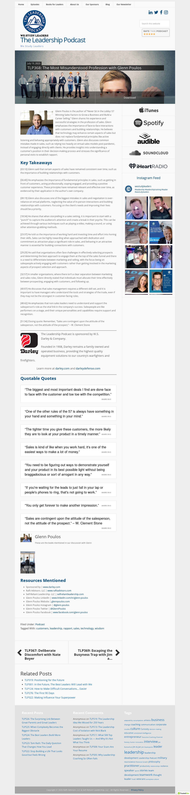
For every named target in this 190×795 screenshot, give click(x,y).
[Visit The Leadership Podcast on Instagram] (166, 13)
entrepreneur (132, 736)
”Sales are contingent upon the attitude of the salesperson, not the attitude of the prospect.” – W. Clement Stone (67, 520)
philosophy (154, 761)
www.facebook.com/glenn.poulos (70, 612)
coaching (135, 724)
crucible (127, 729)
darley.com (62, 368)
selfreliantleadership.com (70, 594)
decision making (155, 729)
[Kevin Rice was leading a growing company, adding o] (136, 232)
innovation (139, 742)
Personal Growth (142, 762)
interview (151, 741)
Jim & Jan (137, 747)
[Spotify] (148, 123)
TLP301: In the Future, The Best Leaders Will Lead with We (58, 684)
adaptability (128, 720)
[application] (95, 83)
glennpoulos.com (60, 601)
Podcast (40, 624)
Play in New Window (61, 97)
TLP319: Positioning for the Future (44, 680)
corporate (161, 724)
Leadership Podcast (148, 758)
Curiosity (144, 729)
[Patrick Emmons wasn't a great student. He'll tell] (160, 281)
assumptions (138, 720)
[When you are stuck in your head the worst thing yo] (136, 281)
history (126, 742)
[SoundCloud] (148, 153)
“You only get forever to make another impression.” (62, 505)
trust (134, 779)
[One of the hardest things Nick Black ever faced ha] (136, 207)
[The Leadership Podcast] (34, 34)
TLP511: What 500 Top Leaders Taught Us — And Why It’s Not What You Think (93, 739)
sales (76, 628)
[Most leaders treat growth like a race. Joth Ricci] (160, 207)
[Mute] (76, 84)
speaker (129, 770)
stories (144, 770)
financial (159, 737)
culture (135, 729)
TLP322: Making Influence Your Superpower (50, 697)
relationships (155, 766)
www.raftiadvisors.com (59, 590)
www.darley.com (51, 586)
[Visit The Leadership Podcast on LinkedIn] (150, 13)
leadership (56, 628)
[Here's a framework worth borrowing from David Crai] (160, 256)
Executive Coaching (149, 737)
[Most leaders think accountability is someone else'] (160, 232)
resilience (164, 766)
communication (148, 724)
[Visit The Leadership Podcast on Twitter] (156, 13)
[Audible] (148, 138)
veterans (140, 779)
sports (137, 771)
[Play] (28, 84)
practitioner (131, 766)
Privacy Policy (137, 790)
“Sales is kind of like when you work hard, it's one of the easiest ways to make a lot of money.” (65, 449)
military (162, 758)
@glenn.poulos (61, 605)
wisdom (99, 628)
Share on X (106, 399)
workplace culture (152, 779)
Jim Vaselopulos (147, 747)
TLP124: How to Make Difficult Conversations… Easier (56, 688)
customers (42, 628)
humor (132, 742)
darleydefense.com (88, 368)
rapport (67, 628)
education (129, 733)
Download (130, 97)
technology (87, 628)
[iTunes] (148, 110)
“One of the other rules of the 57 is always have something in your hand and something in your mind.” (69, 413)
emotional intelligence (142, 733)
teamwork (146, 775)
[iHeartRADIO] (148, 166)
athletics (147, 720)
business (157, 720)
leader (158, 746)
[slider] (83, 83)
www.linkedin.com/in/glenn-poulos (70, 597)
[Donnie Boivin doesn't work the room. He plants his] (136, 256)
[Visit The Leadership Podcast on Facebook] (161, 13)
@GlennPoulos (58, 608)
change (127, 724)
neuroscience (129, 762)
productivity (145, 766)
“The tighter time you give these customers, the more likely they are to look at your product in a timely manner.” (68, 431)
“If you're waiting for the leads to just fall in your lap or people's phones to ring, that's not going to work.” (64, 489)
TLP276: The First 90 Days (39, 693)
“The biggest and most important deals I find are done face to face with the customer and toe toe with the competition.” (68, 391)
